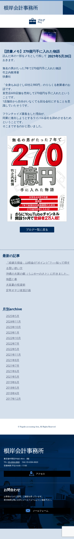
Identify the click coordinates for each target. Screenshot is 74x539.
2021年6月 (12, 371)
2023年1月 (12, 332)
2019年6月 (12, 382)
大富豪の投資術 (15, 285)
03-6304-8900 (14, 462)
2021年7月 (12, 366)
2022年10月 (13, 338)
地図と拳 (11, 279)
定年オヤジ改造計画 (18, 290)
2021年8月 (12, 360)
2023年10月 (13, 327)
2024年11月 (13, 321)
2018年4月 (12, 393)
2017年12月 (13, 399)
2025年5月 (12, 316)
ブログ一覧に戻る (37, 229)
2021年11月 (13, 355)
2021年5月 (12, 377)
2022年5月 (12, 349)
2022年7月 (12, 343)
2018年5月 (12, 388)
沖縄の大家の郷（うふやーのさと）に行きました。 (37, 274)
